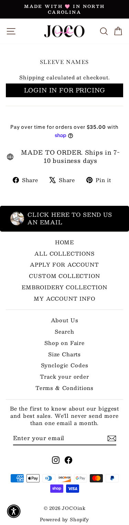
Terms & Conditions (64, 387)
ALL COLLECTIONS (64, 253)
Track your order (64, 376)
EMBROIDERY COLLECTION (64, 287)
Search (64, 331)
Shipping (32, 77)
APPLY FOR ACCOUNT (64, 264)
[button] (14, 511)
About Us (64, 320)
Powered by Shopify (64, 519)
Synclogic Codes (64, 365)
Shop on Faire (64, 342)
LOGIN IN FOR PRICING (64, 90)
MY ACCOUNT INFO (64, 298)
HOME (64, 242)
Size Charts (64, 354)
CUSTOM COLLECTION (64, 275)
